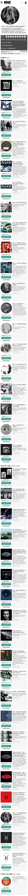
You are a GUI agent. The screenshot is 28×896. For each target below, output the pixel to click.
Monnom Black (8, 45)
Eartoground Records (18, 413)
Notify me (24, 51)
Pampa (14, 883)
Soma (14, 372)
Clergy (14, 331)
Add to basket (6, 75)
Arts (14, 433)
